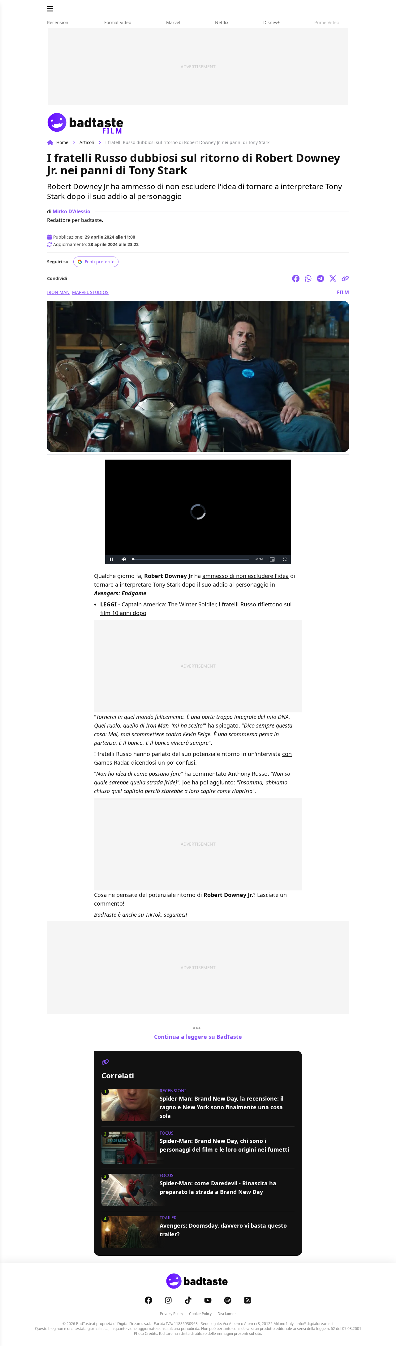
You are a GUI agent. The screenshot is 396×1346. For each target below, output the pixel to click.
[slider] (191, 559)
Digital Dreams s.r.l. (134, 1323)
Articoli (87, 142)
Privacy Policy (171, 1313)
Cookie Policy (200, 1313)
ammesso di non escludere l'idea (245, 576)
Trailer (168, 1218)
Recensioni (173, 1090)
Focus (167, 1133)
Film (343, 292)
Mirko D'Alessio (71, 211)
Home (62, 142)
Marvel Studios (90, 292)
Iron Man (58, 292)
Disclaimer (226, 1313)
